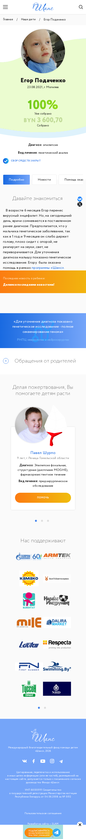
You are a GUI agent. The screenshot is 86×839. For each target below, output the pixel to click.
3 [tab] (48, 521)
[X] (80, 204)
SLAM (55, 824)
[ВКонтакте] (79, 199)
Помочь (43, 497)
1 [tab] (36, 521)
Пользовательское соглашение (43, 813)
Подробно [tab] (16, 179)
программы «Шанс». (48, 267)
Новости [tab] (44, 179)
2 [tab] (42, 521)
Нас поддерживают (43, 540)
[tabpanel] (43, 458)
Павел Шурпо (43, 453)
